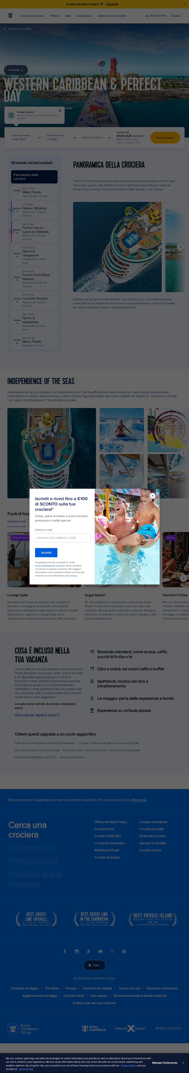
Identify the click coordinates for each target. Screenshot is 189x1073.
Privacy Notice (129, 1065)
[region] (94, 1063)
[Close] (183, 1062)
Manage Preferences (164, 1062)
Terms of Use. (26, 1069)
